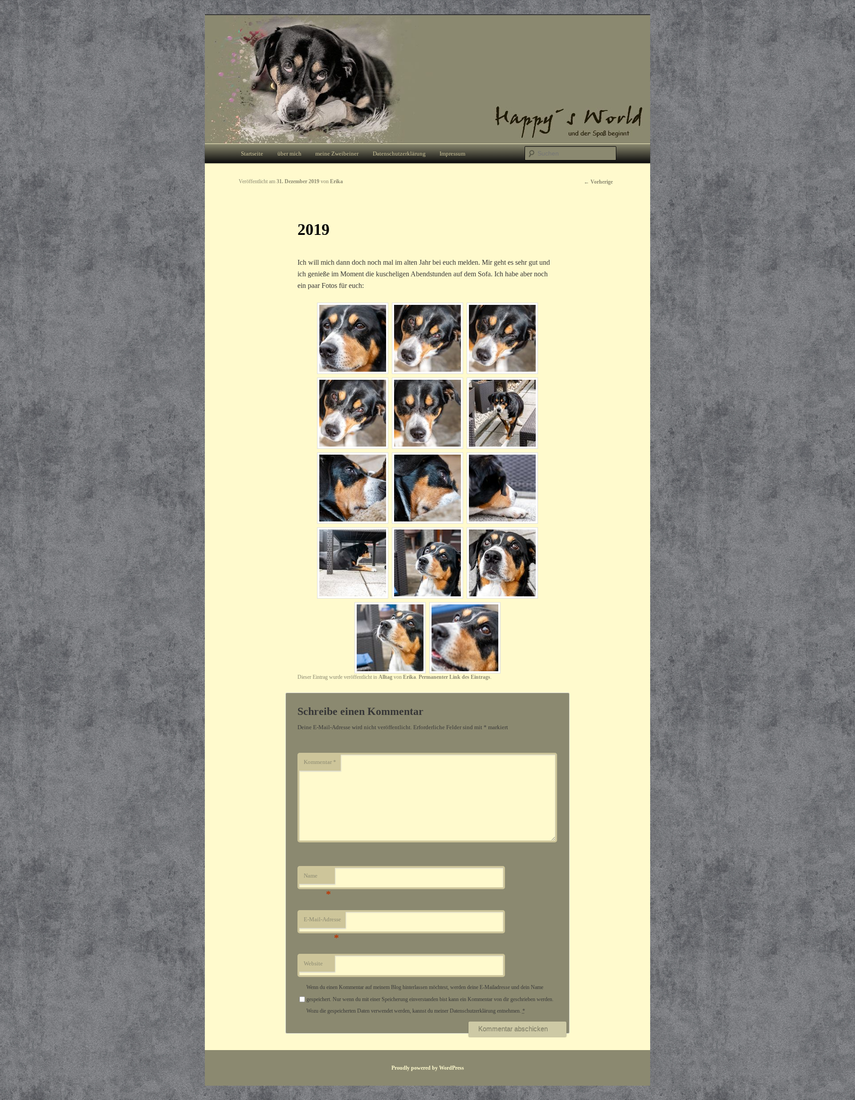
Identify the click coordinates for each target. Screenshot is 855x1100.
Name (317, 878)
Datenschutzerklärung (399, 153)
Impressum (452, 153)
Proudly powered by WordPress (427, 1068)
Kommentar (320, 762)
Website (313, 963)
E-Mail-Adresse (322, 922)
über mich (289, 153)
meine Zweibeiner (336, 153)
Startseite (252, 153)
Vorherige (598, 182)
